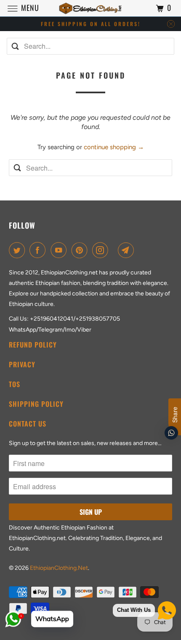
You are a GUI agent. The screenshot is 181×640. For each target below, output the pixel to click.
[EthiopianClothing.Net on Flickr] (115, 250)
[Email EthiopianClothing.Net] (127, 250)
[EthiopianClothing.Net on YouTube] (60, 250)
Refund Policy (33, 345)
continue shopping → (114, 147)
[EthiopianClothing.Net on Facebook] (39, 250)
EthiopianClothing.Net (59, 568)
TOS (14, 384)
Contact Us (27, 424)
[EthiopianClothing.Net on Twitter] (18, 250)
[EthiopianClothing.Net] (90, 8)
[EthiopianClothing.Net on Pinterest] (81, 250)
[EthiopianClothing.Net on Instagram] (102, 250)
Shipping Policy (36, 404)
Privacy (22, 364)
